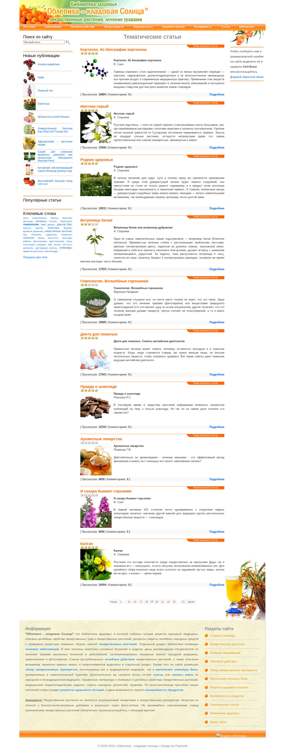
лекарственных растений (118, 644)
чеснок (57, 244)
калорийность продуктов (164, 689)
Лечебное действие (83, 26)
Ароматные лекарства (101, 439)
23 (174, 602)
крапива (68, 228)
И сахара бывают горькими (105, 491)
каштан (39, 228)
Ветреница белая (96, 220)
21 (162, 602)
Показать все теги (35, 257)
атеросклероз (39, 218)
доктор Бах (64, 224)
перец (41, 238)
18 (146, 602)
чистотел (67, 244)
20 (156, 602)
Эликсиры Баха (143, 26)
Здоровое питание (173, 26)
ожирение (66, 234)
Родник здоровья (96, 160)
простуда (67, 238)
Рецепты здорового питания (229, 687)
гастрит (53, 221)
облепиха (36, 234)
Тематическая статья (205, 46)
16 (135, 602)
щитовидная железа (46, 248)
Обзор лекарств (114, 26)
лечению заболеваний (42, 649)
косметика (53, 228)
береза (54, 218)
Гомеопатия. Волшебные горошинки (114, 281)
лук (24, 234)
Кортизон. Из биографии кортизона (113, 49)
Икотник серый (94, 106)
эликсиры (65, 247)
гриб (43, 224)
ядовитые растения (33, 251)
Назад (113, 602)
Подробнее (216, 94)
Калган (86, 544)
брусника (67, 218)
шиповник (28, 248)
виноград (28, 221)
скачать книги (182, 674)
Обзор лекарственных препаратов (233, 670)
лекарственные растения (58, 231)
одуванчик (51, 234)
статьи (158, 674)
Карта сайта (218, 722)
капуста (27, 228)
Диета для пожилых (98, 334)
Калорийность (203, 26)
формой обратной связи (247, 76)
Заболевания (53, 26)
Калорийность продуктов (227, 696)
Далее (191, 602)
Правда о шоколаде (98, 387)
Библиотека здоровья (224, 713)
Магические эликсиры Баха (228, 678)
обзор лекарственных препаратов (51, 669)
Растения (29, 26)
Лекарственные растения (227, 644)
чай (50, 244)
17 (141, 602)
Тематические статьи (224, 704)
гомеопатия (31, 224)
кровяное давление (33, 231)
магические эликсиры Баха (177, 669)
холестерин (29, 244)
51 (183, 602)
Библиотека (246, 26)
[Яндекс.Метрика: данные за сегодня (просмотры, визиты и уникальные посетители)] (231, 736)
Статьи (225, 26)
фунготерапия (56, 241)
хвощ (69, 241)
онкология (28, 238)
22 (168, 602)
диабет (51, 224)
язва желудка (51, 251)
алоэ (25, 218)
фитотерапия (40, 241)
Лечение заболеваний (225, 652)
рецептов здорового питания (82, 689)
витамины (41, 221)
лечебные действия (120, 659)
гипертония (66, 221)
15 (129, 602)
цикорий (41, 244)
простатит (53, 238)
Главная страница (222, 635)
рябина (26, 241)
